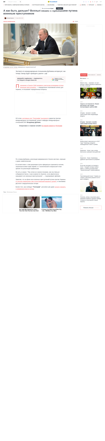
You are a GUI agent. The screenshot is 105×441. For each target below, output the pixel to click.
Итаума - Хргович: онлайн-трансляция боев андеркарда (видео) (89, 114)
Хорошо (60, 8)
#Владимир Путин (12, 192)
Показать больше (88, 207)
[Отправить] (20, 2)
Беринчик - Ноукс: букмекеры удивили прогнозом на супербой (90, 158)
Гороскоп (91, 4)
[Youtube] (91, 2)
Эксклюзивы (50, 4)
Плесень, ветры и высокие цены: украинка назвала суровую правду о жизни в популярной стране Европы (90, 199)
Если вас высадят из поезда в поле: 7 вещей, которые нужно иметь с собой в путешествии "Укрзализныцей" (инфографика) (90, 168)
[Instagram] (95, 2)
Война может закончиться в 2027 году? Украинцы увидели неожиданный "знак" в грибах (90, 143)
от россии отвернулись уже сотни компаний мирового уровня (36, 181)
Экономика (100, 4)
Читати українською (9, 21)
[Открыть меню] (4, 2)
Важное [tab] (99, 74)
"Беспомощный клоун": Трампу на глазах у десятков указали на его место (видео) (90, 177)
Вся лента (83, 78)
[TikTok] (97, 2)
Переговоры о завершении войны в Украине (17, 4)
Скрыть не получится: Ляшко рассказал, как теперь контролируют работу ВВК (89, 105)
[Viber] (86, 1)
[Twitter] (93, 2)
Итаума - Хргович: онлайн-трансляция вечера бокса (88, 122)
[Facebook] (84, 2)
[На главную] (52, 2)
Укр (101, 1)
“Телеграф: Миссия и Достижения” (67, 4)
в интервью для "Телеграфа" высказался (35, 118)
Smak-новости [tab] (91, 74)
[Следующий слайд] (102, 5)
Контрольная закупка (38, 4)
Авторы (84, 4)
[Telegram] (88, 2)
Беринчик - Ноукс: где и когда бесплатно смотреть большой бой (90, 151)
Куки (51, 8)
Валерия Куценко (10, 18)
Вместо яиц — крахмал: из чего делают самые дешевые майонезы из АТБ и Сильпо (90, 84)
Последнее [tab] (83, 74)
